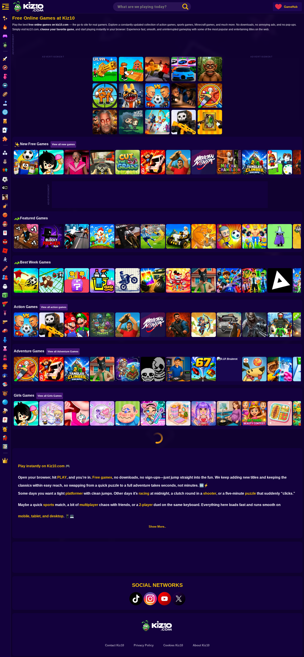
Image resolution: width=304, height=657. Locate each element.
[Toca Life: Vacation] (51, 162)
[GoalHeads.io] (157, 95)
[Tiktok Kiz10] (136, 598)
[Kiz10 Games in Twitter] (178, 598)
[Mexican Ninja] (203, 162)
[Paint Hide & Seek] (210, 122)
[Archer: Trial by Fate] (203, 324)
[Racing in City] (102, 162)
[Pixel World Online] (183, 122)
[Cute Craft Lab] (102, 413)
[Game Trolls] (229, 280)
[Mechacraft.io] (178, 236)
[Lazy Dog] (254, 369)
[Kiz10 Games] (157, 625)
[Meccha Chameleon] (229, 162)
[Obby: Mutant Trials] (254, 280)
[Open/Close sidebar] (5, 6)
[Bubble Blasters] (102, 236)
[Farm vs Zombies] (102, 324)
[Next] (294, 162)
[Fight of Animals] (203, 236)
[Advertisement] (160, 44)
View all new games (63, 144)
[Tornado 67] (203, 369)
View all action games (53, 307)
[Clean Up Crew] (102, 280)
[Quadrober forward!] (203, 280)
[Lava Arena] (157, 69)
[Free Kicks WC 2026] (26, 162)
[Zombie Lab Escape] (178, 324)
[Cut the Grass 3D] (127, 162)
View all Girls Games (50, 395)
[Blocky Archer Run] (51, 236)
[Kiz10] (35, 7)
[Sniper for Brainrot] (105, 95)
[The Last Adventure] (131, 122)
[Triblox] (280, 280)
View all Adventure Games (63, 351)
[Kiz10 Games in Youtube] (164, 598)
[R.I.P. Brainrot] (229, 369)
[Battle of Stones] (178, 162)
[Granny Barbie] (77, 162)
